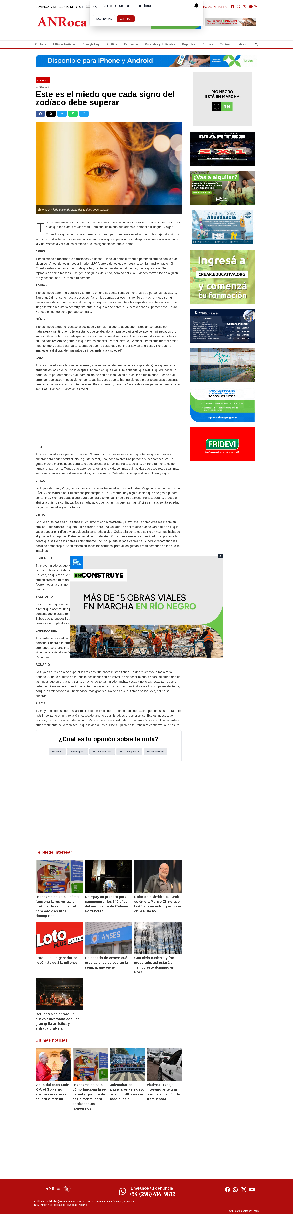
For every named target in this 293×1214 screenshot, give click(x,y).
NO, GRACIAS (104, 18)
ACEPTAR (125, 18)
